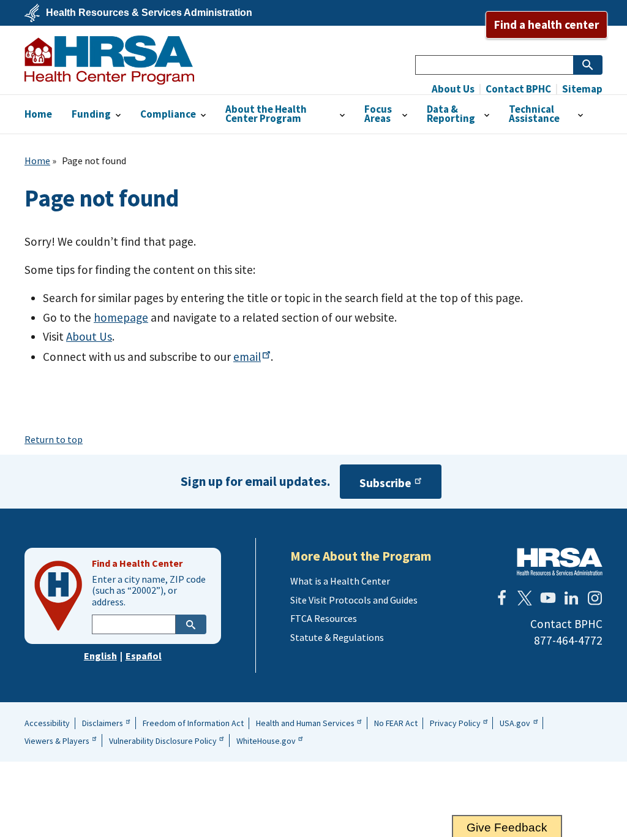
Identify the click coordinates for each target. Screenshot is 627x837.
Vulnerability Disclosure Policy (163, 740)
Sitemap (581, 89)
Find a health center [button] (546, 24)
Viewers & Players (56, 740)
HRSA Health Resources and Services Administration (560, 561)
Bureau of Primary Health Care (109, 60)
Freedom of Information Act (193, 723)
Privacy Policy (455, 723)
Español (144, 656)
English (100, 656)
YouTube (548, 598)
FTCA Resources (323, 618)
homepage (121, 317)
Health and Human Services (305, 723)
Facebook (501, 598)
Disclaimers (102, 723)
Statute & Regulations (337, 637)
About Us (453, 89)
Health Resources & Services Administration (149, 13)
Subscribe (385, 482)
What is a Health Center (340, 581)
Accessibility (47, 723)
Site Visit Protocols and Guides (354, 600)
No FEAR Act (396, 723)
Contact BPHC (517, 89)
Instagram (595, 598)
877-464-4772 (568, 640)
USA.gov (515, 723)
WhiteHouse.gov (266, 740)
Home (37, 160)
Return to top (53, 439)
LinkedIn (571, 598)
